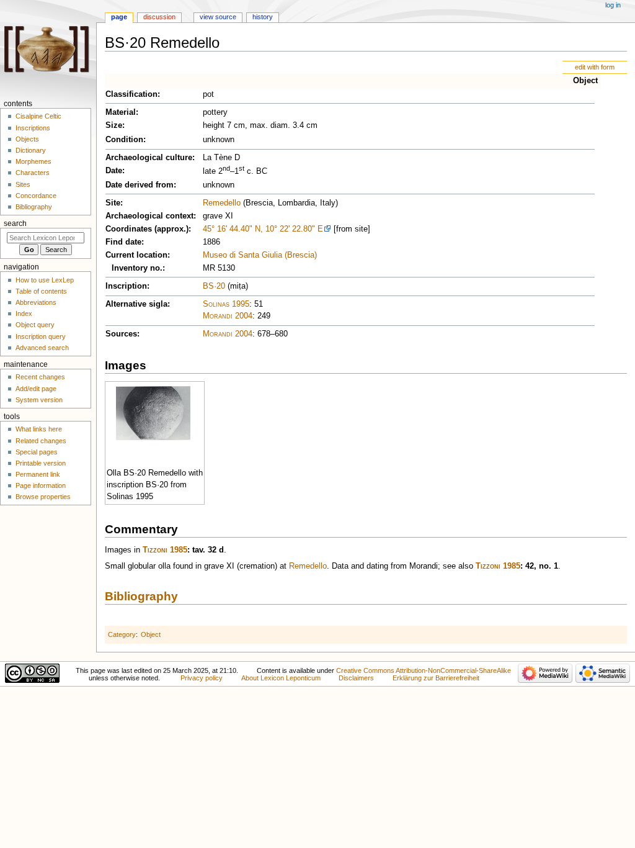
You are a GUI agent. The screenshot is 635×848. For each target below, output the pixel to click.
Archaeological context (149, 216)
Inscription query (41, 336)
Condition (124, 139)
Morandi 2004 (227, 316)
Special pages (37, 452)
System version (39, 400)
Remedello (222, 203)
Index (24, 313)
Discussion (159, 16)
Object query (35, 324)
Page (119, 16)
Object (585, 80)
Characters (33, 172)
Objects (27, 139)
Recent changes (40, 377)
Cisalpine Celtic (38, 116)
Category (122, 634)
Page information (41, 485)
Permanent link (38, 474)
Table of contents (41, 291)
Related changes (41, 440)
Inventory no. (137, 268)
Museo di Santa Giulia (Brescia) (260, 255)
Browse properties (43, 496)
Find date (123, 242)
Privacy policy (201, 678)
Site (112, 203)
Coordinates (128, 229)
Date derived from (139, 185)
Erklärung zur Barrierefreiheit (436, 678)
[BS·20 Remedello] (153, 412)
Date (113, 170)
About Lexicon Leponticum (281, 678)
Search (15, 223)
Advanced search (42, 347)
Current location (136, 255)
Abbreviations (36, 302)
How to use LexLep (45, 280)
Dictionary (31, 150)
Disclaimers (356, 678)
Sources (121, 334)
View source (218, 16)
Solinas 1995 (226, 304)
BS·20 (214, 286)
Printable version (41, 463)
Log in (613, 5)
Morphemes (33, 161)
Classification (131, 94)
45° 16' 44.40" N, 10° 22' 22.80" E (263, 229)
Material (120, 112)
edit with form (595, 67)
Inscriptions (33, 128)
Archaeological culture (148, 157)
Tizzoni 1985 (165, 550)
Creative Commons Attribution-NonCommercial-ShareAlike (423, 670)
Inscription (126, 286)
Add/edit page (36, 388)
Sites (23, 184)
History (262, 16)
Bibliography (141, 596)
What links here (39, 429)
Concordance (36, 195)
